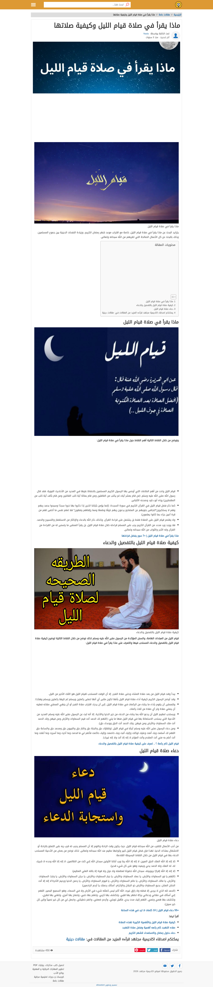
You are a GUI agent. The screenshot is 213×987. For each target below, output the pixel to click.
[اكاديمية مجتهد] (178, 4)
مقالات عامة (58, 981)
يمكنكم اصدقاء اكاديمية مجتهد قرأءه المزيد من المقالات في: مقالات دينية (137, 313)
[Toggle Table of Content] (171, 297)
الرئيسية (177, 15)
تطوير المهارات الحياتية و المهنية (48, 969)
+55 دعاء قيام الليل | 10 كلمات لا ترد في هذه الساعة (150, 910)
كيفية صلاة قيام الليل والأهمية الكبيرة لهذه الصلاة (147, 922)
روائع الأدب (58, 973)
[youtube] (164, 965)
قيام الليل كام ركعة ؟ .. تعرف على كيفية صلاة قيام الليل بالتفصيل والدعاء (139, 743)
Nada (146, 33)
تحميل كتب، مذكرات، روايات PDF (48, 965)
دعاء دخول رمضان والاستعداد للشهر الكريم (152, 932)
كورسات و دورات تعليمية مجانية (49, 977)
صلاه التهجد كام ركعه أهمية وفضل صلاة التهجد (148, 927)
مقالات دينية (75, 939)
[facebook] (179, 965)
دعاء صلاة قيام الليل (163, 309)
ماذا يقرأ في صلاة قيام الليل (159, 301)
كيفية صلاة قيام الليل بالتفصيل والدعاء (154, 305)
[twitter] (172, 965)
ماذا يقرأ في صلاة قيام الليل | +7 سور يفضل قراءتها (150, 535)
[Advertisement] (106, 118)
